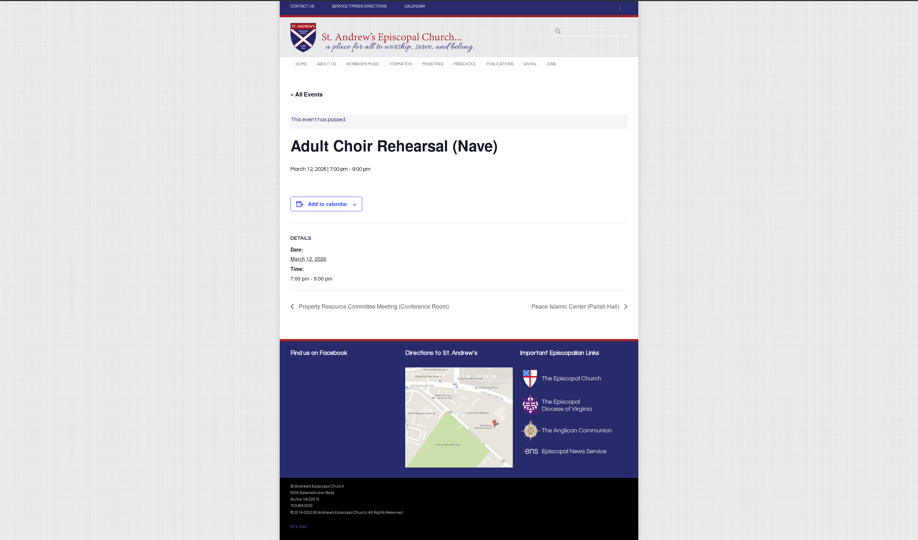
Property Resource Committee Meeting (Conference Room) (373, 306)
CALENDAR (414, 6)
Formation (400, 64)
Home (301, 64)
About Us (326, 64)
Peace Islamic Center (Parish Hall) (576, 306)
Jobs (551, 64)
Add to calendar (327, 203)
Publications (500, 64)
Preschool (464, 64)
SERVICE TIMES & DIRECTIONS (359, 6)
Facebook (620, 8)
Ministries (432, 64)
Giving (530, 64)
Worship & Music (362, 64)
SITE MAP (298, 527)
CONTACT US (302, 6)
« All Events (306, 94)
